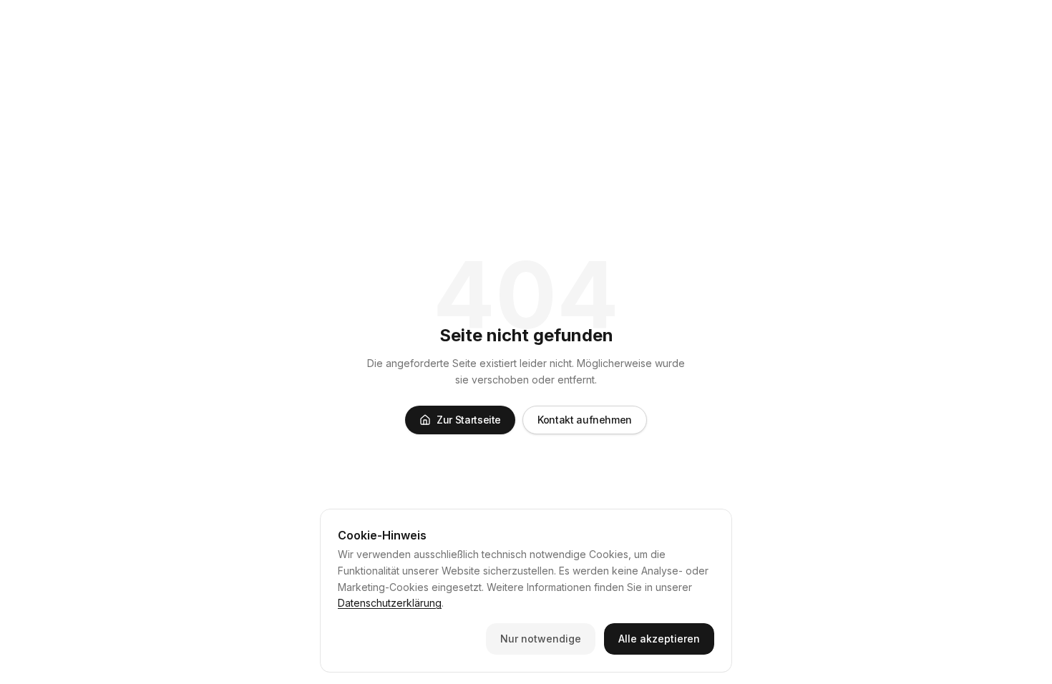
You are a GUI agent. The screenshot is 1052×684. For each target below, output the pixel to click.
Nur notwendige (540, 638)
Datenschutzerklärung (390, 603)
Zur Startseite (469, 420)
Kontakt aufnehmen (584, 420)
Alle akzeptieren (659, 638)
